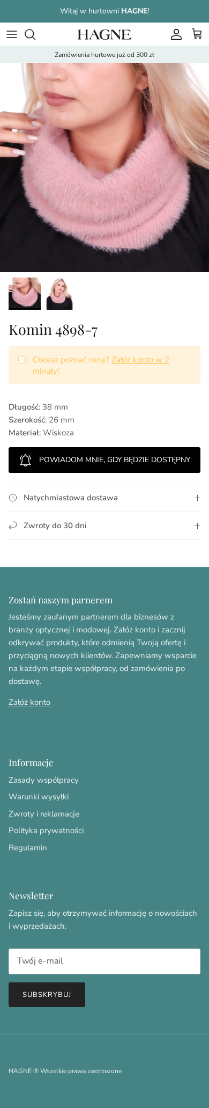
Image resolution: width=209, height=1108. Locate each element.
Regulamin (28, 847)
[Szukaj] (35, 34)
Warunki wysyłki (39, 796)
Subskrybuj (47, 995)
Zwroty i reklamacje (44, 813)
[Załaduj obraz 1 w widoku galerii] (104, 167)
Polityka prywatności (46, 830)
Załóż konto (29, 702)
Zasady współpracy (44, 780)
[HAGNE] (104, 34)
